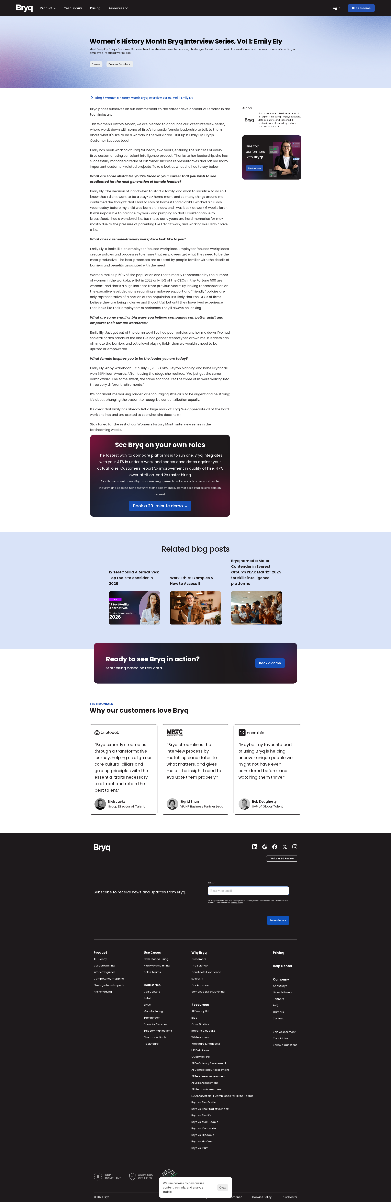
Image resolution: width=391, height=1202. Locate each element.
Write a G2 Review (282, 858)
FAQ (275, 1005)
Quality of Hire (200, 1057)
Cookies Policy (261, 1197)
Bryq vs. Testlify (201, 1115)
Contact (278, 1018)
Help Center (282, 966)
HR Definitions (200, 1050)
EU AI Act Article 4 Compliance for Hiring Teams (222, 1096)
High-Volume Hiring (157, 966)
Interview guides (104, 972)
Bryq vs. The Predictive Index (209, 1109)
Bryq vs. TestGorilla (203, 1102)
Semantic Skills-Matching (208, 992)
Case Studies (200, 1024)
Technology (151, 1018)
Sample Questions (285, 1045)
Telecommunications (158, 1031)
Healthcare (151, 1044)
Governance (234, 1197)
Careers (278, 1012)
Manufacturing (153, 1011)
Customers (198, 959)
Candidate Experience (206, 972)
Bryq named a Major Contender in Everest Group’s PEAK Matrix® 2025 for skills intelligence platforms (256, 572)
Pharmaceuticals (155, 1037)
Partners (278, 999)
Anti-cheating (103, 992)
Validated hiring (104, 966)
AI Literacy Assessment (206, 1089)
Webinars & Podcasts (205, 1044)
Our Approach (200, 985)
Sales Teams (152, 972)
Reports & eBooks (203, 1031)
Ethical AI (197, 979)
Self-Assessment (284, 1032)
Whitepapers (200, 1037)
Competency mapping (109, 979)
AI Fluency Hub (200, 1011)
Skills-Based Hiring (156, 959)
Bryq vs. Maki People (204, 1122)
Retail (147, 998)
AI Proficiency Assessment (208, 1063)
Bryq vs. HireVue (202, 1141)
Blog (98, 98)
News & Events (282, 992)
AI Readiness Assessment (208, 1076)
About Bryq (280, 986)
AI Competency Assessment (210, 1070)
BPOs (147, 1005)
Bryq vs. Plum (200, 1148)
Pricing (278, 952)
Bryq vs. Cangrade (203, 1128)
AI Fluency (100, 959)
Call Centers (152, 992)
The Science (199, 966)
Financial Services (155, 1024)
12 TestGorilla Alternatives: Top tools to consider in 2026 (134, 578)
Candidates (281, 1038)
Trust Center (289, 1197)
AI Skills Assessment (204, 1083)
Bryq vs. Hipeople (202, 1135)
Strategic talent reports (109, 985)
